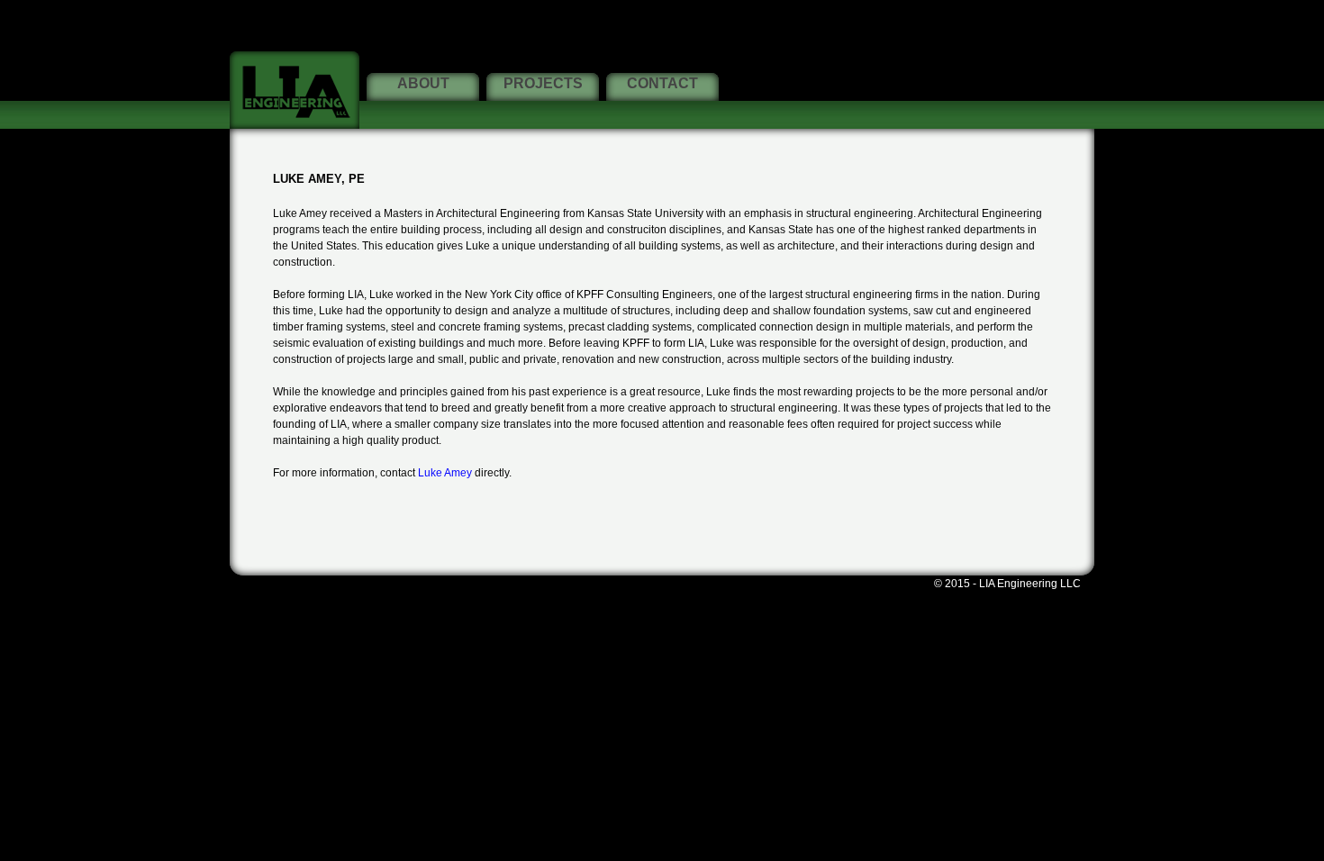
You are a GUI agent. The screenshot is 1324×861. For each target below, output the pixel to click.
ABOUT (423, 83)
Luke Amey (445, 473)
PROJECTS (543, 83)
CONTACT (662, 83)
